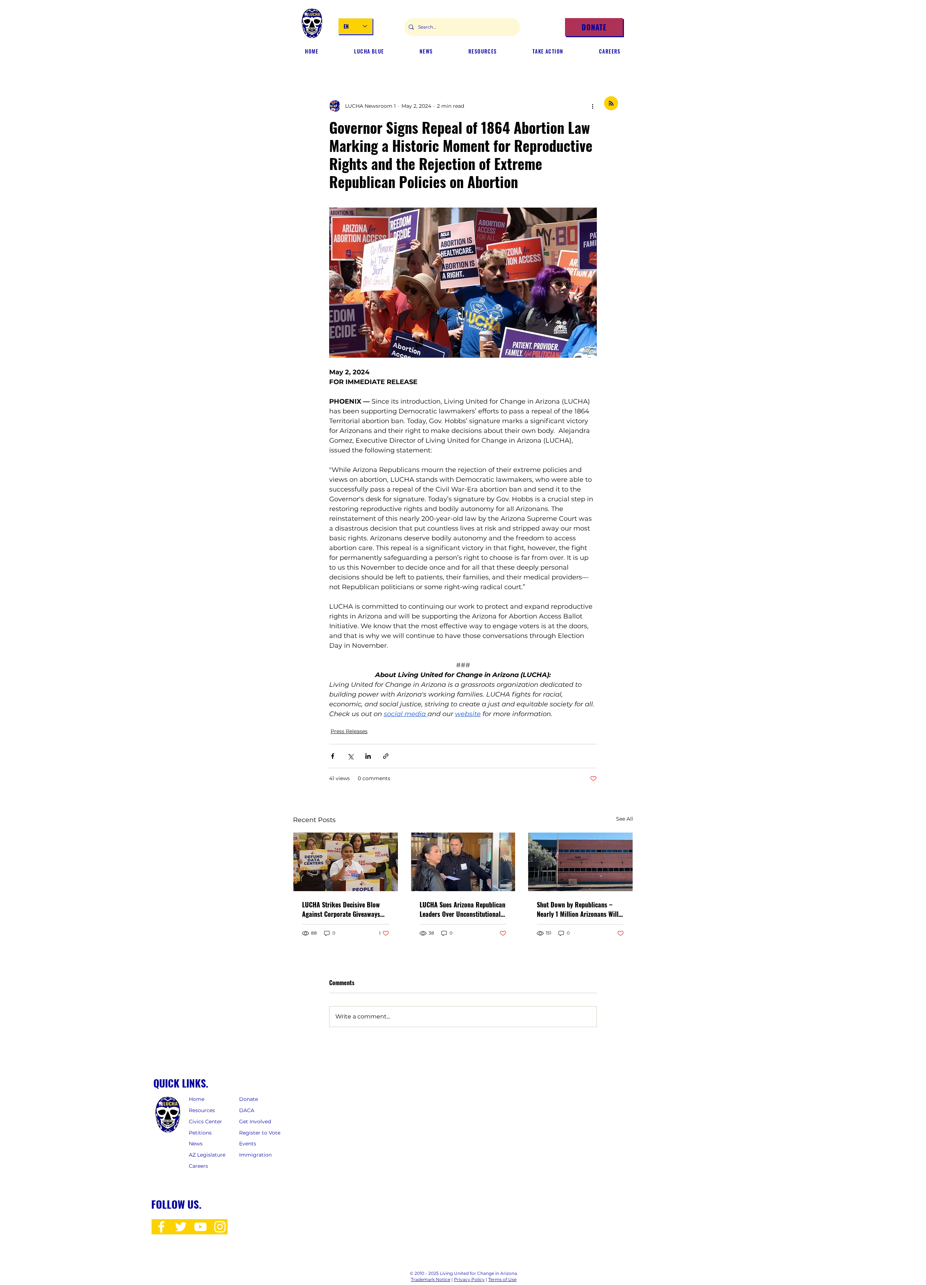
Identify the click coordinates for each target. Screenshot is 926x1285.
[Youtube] (910, 1249)
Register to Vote (259, 1132)
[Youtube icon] (200, 1226)
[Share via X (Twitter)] (350, 756)
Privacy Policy (469, 1279)
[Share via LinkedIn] (368, 756)
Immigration (255, 1155)
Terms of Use (502, 1279)
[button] (426, 52)
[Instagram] (910, 1207)
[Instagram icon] (220, 1226)
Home (196, 1099)
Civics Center (206, 1121)
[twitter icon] (180, 1226)
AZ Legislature (207, 1155)
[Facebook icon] (161, 1226)
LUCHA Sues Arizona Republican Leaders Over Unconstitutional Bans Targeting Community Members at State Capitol (462, 909)
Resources (202, 1110)
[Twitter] (910, 1228)
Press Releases (349, 731)
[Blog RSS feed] (611, 103)
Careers (198, 1166)
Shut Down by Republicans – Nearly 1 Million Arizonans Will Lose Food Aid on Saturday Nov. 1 (579, 909)
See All (624, 819)
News (196, 1143)
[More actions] (592, 106)
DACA (246, 1110)
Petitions (200, 1132)
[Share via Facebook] (332, 756)
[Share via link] (385, 756)
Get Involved (255, 1121)
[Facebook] (910, 1185)
